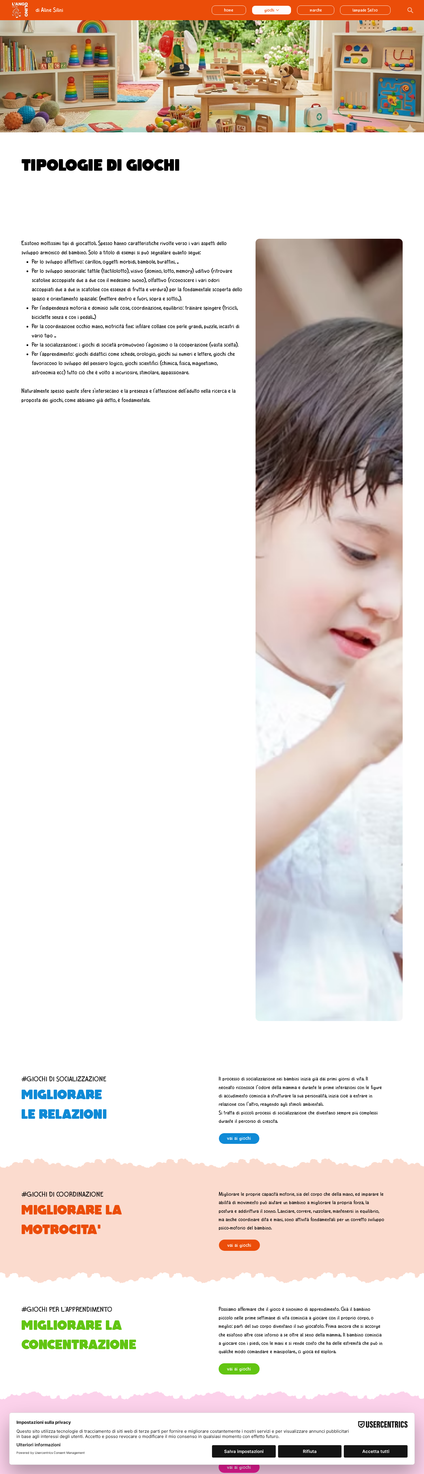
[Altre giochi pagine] (277, 10)
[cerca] (410, 10)
